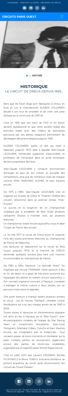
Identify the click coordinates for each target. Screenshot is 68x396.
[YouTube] (30, 8)
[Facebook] (24, 8)
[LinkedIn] (37, 8)
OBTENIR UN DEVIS (51, 3)
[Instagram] (39, 381)
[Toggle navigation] (62, 16)
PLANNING (13, 3)
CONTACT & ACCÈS (29, 3)
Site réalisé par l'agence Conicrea (43, 391)
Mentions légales (15, 391)
